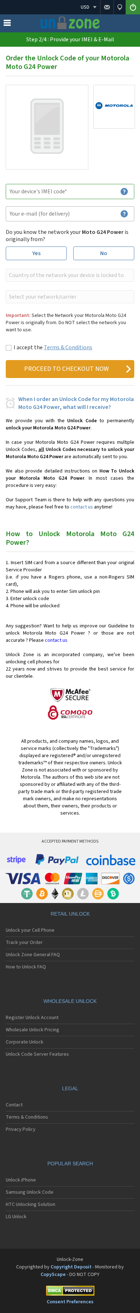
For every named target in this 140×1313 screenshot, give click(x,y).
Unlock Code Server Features (37, 1054)
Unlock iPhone (21, 1180)
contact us (81, 507)
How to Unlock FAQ (26, 967)
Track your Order (24, 942)
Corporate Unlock (24, 1042)
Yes (36, 253)
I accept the (53, 347)
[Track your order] (119, 7)
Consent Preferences (70, 1301)
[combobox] (69, 275)
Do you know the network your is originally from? (67, 236)
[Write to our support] (106, 7)
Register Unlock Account (32, 1017)
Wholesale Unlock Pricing (32, 1029)
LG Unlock (16, 1216)
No (103, 253)
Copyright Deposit (71, 1267)
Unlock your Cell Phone (30, 930)
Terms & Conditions (68, 347)
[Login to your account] (133, 7)
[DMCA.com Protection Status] (70, 1292)
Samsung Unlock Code (29, 1192)
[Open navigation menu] (7, 24)
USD (85, 7)
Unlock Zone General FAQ (33, 954)
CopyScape (53, 1274)
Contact (14, 1105)
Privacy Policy (21, 1129)
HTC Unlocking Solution (30, 1204)
